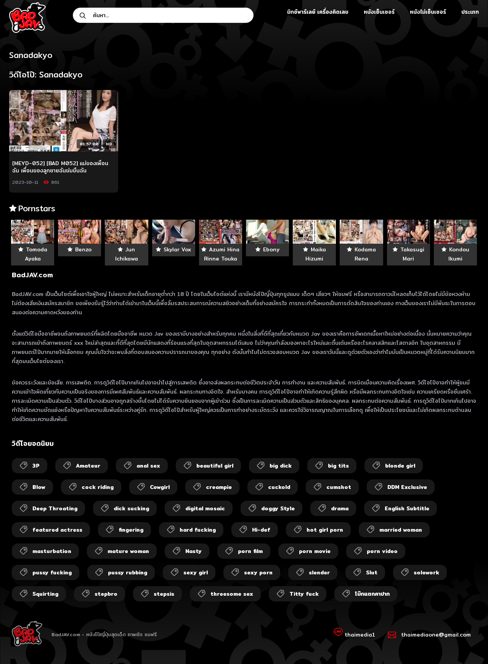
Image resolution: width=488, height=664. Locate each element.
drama (339, 508)
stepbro (106, 594)
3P (36, 465)
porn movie (315, 551)
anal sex (148, 465)
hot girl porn (325, 530)
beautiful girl (214, 465)
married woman (400, 530)
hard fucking (198, 530)
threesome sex (231, 594)
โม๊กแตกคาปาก (372, 594)
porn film (250, 551)
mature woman (128, 551)
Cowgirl (160, 487)
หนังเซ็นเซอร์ (379, 12)
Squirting (45, 594)
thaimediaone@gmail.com (436, 634)
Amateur (88, 465)
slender (319, 572)
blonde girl (400, 465)
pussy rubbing (127, 572)
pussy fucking (52, 572)
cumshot (338, 487)
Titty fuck (304, 594)
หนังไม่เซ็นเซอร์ (428, 12)
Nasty (193, 551)
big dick (281, 465)
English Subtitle (407, 508)
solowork (426, 572)
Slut (371, 572)
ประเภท (470, 12)
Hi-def (261, 530)
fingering (131, 530)
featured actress (57, 530)
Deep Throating (54, 508)
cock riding (98, 487)
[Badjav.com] (27, 17)
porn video (382, 551)
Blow (38, 487)
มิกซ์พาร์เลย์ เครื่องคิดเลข (317, 12)
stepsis (164, 594)
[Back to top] (467, 643)
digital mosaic (205, 508)
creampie (219, 487)
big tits (338, 465)
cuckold (279, 487)
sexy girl (195, 572)
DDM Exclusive (407, 487)
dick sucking (131, 508)
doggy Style (278, 508)
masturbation (51, 551)
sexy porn (258, 572)
